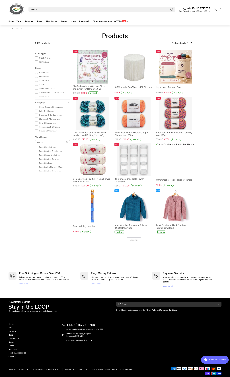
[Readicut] (16, 9)
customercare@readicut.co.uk (79, 340)
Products (18, 28)
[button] (220, 9)
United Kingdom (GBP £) (17, 369)
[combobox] (101, 9)
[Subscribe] (218, 304)
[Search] (171, 9)
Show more (134, 240)
